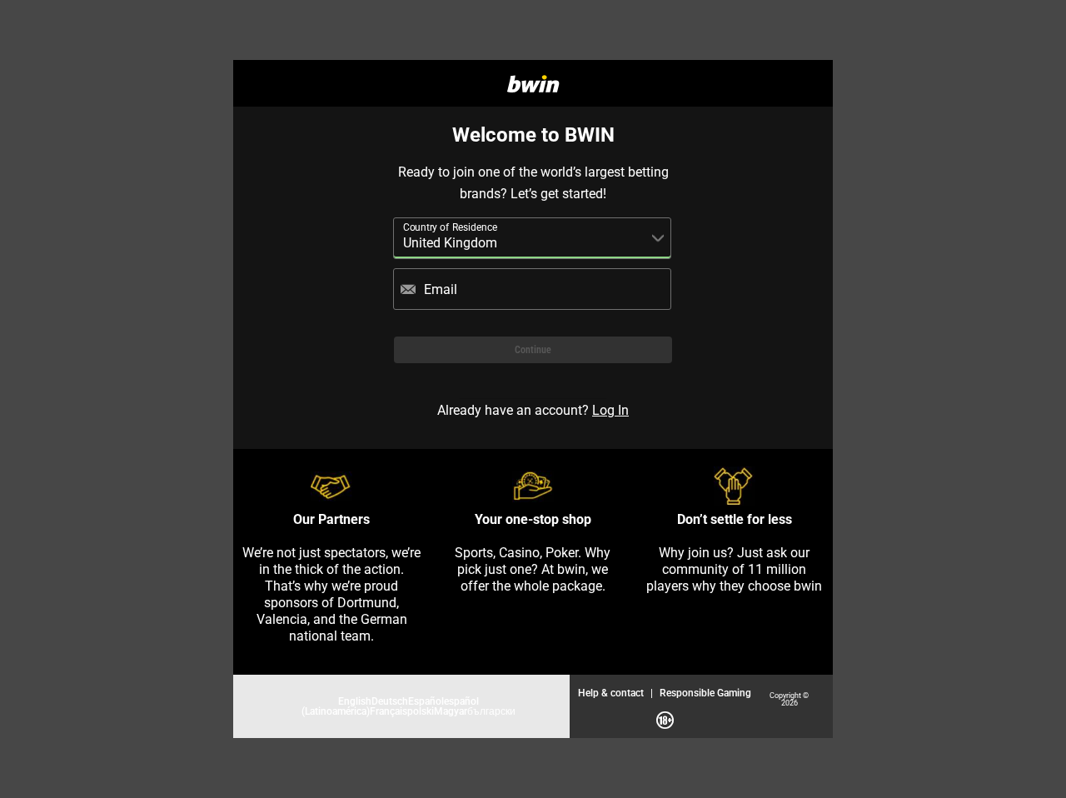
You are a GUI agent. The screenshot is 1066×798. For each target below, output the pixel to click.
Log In (610, 409)
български (491, 711)
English (354, 701)
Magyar (450, 711)
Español (426, 701)
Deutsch (389, 701)
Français (388, 711)
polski (420, 711)
